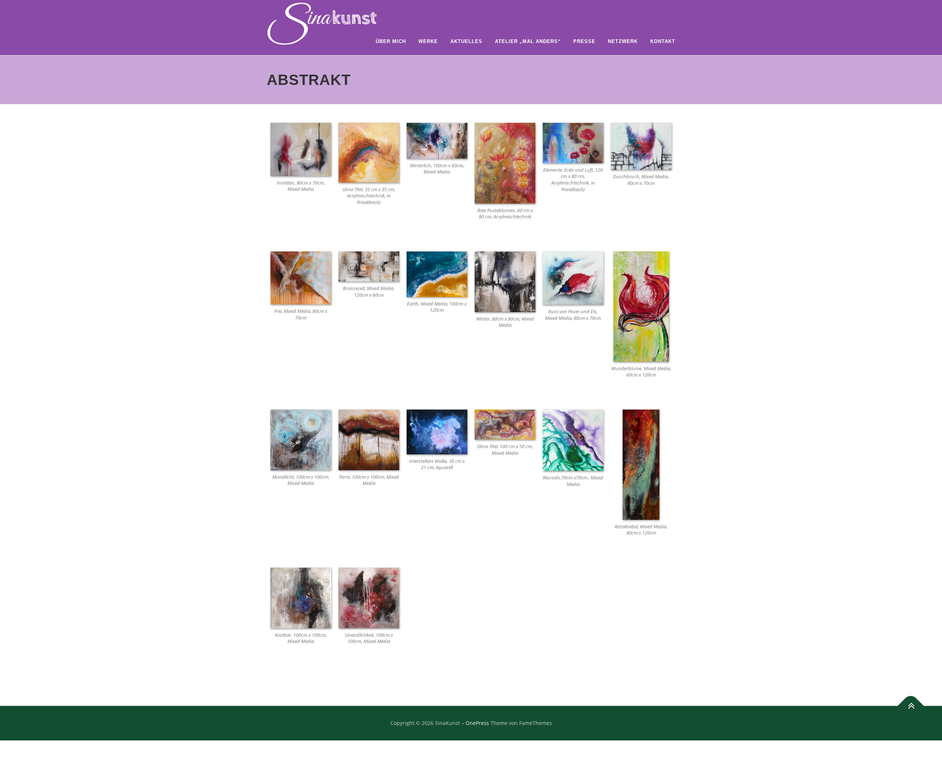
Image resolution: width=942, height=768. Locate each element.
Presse (584, 41)
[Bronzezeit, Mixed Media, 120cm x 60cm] (369, 265)
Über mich (391, 41)
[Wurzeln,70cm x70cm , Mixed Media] (573, 439)
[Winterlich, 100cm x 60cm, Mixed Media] (437, 140)
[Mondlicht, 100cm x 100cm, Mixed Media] (300, 439)
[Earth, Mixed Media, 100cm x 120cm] (437, 273)
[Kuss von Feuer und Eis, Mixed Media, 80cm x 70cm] (573, 277)
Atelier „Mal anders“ (528, 41)
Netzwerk (623, 41)
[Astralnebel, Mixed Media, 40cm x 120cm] (641, 464)
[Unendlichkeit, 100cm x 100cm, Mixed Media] (369, 597)
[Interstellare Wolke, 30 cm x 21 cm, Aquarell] (437, 431)
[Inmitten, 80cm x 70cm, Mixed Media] (300, 148)
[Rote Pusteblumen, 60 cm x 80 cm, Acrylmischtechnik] (505, 162)
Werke (428, 41)
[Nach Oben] (911, 706)
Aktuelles (466, 41)
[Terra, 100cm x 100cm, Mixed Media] (369, 439)
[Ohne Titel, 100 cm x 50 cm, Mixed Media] (505, 424)
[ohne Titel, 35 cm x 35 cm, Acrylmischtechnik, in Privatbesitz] (369, 152)
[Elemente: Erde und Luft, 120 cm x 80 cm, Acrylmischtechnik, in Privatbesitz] (573, 142)
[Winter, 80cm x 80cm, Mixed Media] (505, 281)
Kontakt (662, 41)
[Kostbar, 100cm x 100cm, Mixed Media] (300, 597)
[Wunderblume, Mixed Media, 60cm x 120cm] (641, 306)
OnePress (477, 722)
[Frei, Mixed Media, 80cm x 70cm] (300, 277)
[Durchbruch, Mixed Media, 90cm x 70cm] (641, 145)
